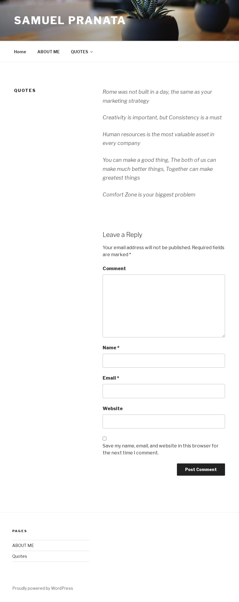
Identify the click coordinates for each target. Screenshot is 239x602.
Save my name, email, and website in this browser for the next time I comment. (161, 449)
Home (20, 51)
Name (111, 347)
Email (111, 378)
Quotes (19, 556)
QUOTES (79, 51)
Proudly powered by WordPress (42, 588)
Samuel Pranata (70, 20)
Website (113, 408)
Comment (114, 268)
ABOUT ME (48, 51)
